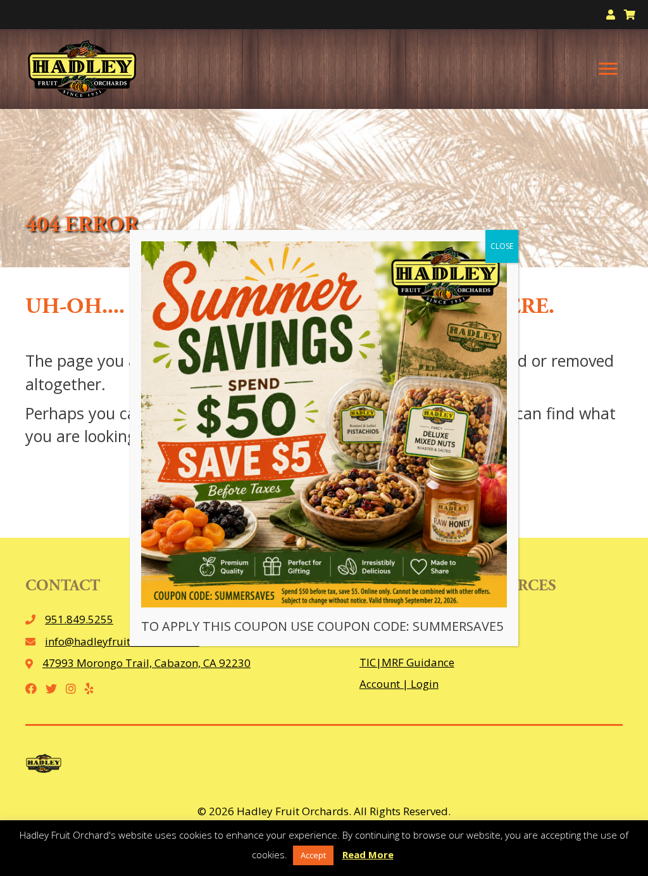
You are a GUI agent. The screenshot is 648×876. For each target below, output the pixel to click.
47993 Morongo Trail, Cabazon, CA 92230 (146, 663)
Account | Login (399, 683)
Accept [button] (313, 855)
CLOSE (501, 246)
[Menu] (608, 69)
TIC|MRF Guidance (406, 662)
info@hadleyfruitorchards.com (122, 641)
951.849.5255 (79, 619)
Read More (368, 854)
